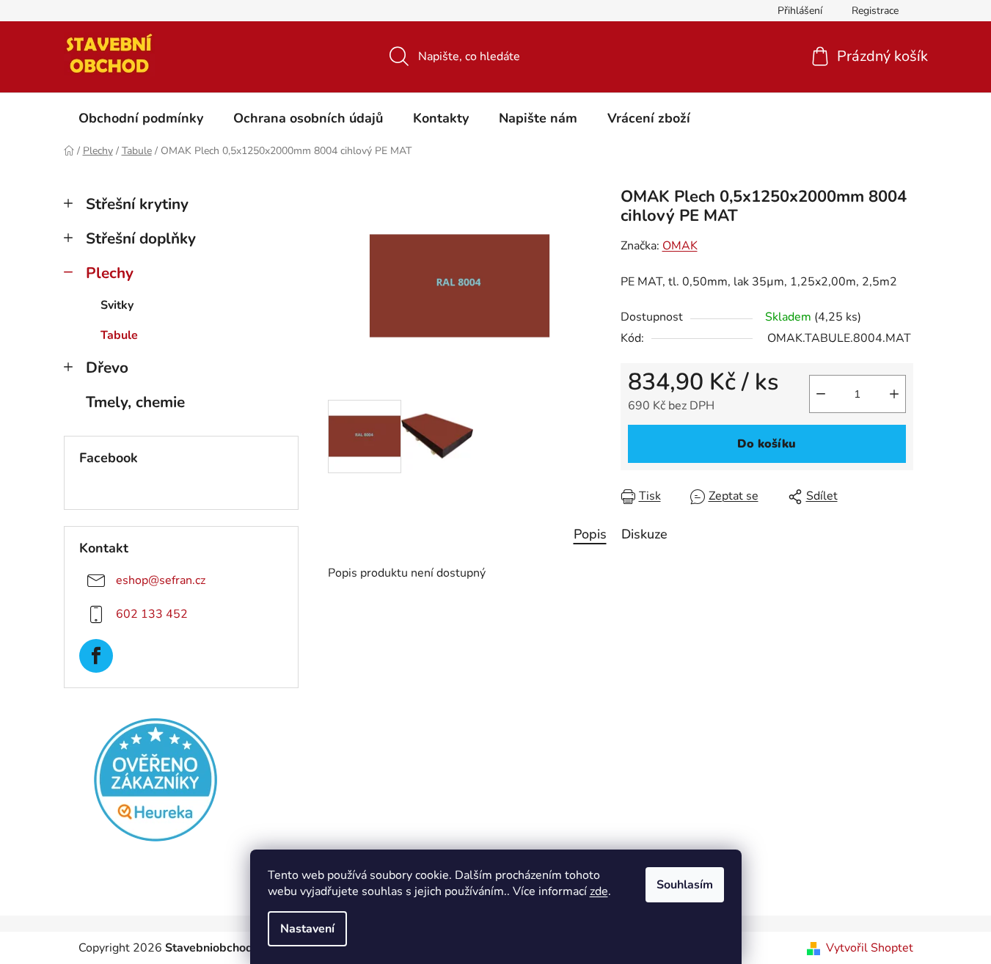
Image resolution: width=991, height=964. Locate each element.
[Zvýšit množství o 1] (894, 394)
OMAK (680, 246)
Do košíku (766, 444)
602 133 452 (152, 614)
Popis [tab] (590, 534)
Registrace (875, 11)
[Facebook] (96, 656)
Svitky (117, 305)
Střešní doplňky (141, 238)
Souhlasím (685, 885)
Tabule (119, 335)
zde (599, 891)
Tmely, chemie (135, 402)
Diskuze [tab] (644, 534)
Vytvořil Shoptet (869, 948)
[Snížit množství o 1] (821, 394)
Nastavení (307, 929)
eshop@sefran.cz (160, 580)
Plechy (110, 273)
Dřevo (107, 367)
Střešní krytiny (137, 204)
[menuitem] (141, 118)
